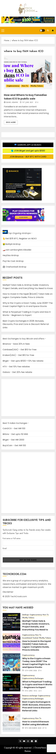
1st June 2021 (27, 102)
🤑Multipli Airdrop (12, 244)
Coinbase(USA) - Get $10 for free (19, 349)
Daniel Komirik (12, 102)
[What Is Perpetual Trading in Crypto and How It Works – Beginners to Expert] (11, 682)
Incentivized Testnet (30, 638)
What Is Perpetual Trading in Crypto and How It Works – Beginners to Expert (27, 313)
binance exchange (29, 696)
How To (25, 86)
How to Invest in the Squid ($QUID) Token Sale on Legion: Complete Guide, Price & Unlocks (27, 295)
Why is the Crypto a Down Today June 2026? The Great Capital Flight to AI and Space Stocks (28, 304)
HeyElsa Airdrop (11, 255)
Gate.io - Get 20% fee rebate (17, 372)
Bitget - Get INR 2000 (13, 439)
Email (5, 548)
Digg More (11, 122)
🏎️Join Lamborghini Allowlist (17, 249)
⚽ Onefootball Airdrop (14, 266)
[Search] (47, 30)
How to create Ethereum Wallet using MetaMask (35, 723)
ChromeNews (40, 747)
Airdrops (25, 615)
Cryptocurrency (13, 86)
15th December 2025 (32, 728)
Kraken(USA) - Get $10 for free (18, 355)
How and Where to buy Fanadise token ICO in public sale (25, 96)
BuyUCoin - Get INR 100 (14, 445)
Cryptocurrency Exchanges (33, 678)
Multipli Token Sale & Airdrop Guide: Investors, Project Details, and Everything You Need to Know (36, 626)
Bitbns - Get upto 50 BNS (15, 434)
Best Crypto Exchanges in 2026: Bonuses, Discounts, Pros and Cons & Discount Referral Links (26, 324)
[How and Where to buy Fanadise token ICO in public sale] (28, 72)
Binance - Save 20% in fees (16, 343)
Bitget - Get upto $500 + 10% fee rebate (23, 360)
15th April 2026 (30, 691)
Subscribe (53, 30)
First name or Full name (11, 538)
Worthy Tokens (37, 86)
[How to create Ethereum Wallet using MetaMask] (11, 723)
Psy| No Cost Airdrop (13, 261)
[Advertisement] (28, 483)
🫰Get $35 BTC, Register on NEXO (20, 238)
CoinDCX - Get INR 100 (14, 428)
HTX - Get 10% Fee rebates (16, 366)
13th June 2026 (30, 671)
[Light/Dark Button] (42, 30)
